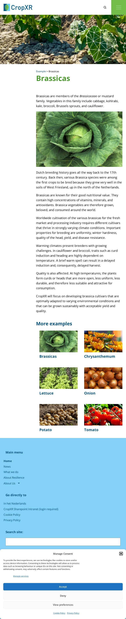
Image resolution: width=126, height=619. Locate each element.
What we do (11, 472)
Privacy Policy (73, 613)
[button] (121, 553)
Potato (45, 429)
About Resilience (14, 477)
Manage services (21, 576)
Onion (89, 393)
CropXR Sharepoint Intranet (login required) (31, 509)
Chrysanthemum (99, 356)
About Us (9, 483)
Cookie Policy (59, 613)
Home (8, 461)
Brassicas (48, 356)
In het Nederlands (15, 503)
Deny (63, 595)
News (7, 466)
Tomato (91, 429)
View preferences (63, 604)
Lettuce (46, 393)
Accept (63, 586)
